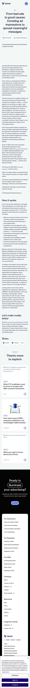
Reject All (15, 680)
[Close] (28, 658)
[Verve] (6, 4)
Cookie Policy (5, 672)
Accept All (15, 685)
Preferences (15, 675)
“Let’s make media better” (15, 322)
